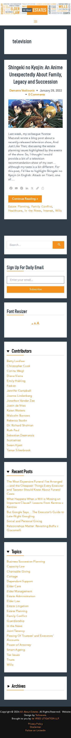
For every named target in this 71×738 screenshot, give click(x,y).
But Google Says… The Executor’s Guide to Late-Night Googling (35, 514)
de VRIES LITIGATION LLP (45, 718)
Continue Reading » (25, 199)
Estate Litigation (17, 606)
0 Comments (36, 94)
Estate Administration (21, 596)
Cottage (12, 576)
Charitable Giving (18, 571)
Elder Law (13, 601)
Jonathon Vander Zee (21, 401)
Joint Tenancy (16, 631)
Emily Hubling (16, 381)
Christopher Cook (18, 366)
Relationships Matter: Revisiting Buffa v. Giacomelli (33, 528)
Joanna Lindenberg (19, 396)
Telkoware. (41, 715)
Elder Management (19, 591)
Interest (48, 211)
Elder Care (14, 586)
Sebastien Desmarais (20, 435)
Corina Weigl (15, 371)
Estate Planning (18, 206)
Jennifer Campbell (19, 391)
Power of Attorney (19, 645)
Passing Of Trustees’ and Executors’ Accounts (30, 638)
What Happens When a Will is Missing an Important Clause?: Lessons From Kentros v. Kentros (35, 503)
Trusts (10, 660)
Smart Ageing (16, 650)
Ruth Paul (13, 430)
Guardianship (15, 621)
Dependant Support (20, 581)
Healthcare (15, 211)
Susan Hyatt (14, 445)
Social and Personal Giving (24, 521)
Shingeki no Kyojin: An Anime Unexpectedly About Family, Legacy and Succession (35, 74)
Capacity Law (16, 566)
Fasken (11, 386)
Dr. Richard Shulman (20, 425)
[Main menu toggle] (36, 21)
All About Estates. (29, 712)
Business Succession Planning (26, 561)
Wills (58, 211)
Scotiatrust (14, 440)
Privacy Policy (35, 724)
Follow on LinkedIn (35, 730)
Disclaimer (35, 727)
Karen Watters (16, 410)
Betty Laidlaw (16, 361)
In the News (33, 211)
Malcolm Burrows (18, 415)
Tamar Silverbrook (19, 450)
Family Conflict (41, 206)
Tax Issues (13, 655)
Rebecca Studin (17, 420)
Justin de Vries (16, 406)
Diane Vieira (15, 376)
